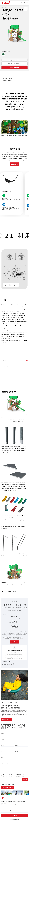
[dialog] (14, 458)
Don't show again (14, 819)
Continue (14, 815)
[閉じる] (26, 796)
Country (2, 808)
